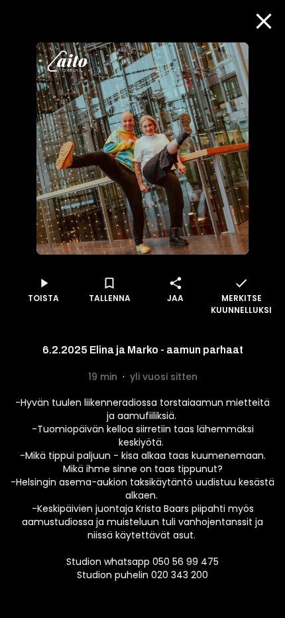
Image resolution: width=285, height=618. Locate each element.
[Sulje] (264, 21)
